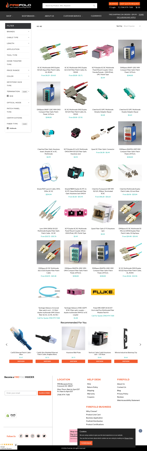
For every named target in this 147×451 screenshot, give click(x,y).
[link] (21, 345)
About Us (49, 16)
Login (113, 7)
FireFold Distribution (94, 421)
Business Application (94, 418)
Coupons (90, 397)
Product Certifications (95, 424)
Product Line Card (93, 415)
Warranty (91, 394)
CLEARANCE (96, 16)
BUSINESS (113, 4)
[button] (6, 345)
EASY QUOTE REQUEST (129, 4)
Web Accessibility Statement (128, 400)
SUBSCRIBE (44, 393)
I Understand (86, 443)
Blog (119, 390)
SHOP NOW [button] (21, 361)
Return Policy (92, 387)
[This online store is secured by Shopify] (11, 415)
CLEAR (24, 91)
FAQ (89, 384)
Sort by (119, 26)
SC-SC (11, 96)
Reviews (120, 397)
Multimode (12, 128)
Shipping (90, 390)
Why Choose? (91, 411)
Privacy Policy (122, 394)
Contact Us (121, 387)
